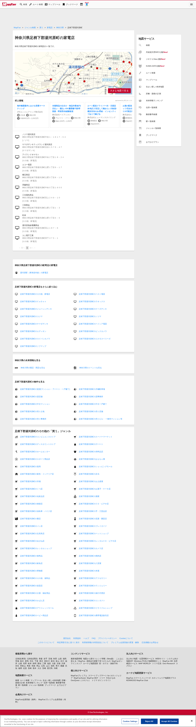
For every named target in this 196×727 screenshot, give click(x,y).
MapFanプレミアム (79, 675)
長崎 (30, 668)
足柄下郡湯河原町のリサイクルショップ (95, 608)
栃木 (22, 661)
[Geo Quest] (86, 4)
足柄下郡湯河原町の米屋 (89, 571)
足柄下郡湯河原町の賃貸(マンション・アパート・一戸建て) (45, 389)
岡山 (38, 666)
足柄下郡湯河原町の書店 (30, 519)
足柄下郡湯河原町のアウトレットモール (37, 608)
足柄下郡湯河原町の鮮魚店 (31, 563)
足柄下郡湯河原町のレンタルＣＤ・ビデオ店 (97, 541)
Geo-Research (169, 663)
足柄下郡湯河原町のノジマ (90, 316)
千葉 (36, 661)
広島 (43, 666)
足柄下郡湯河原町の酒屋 (89, 496)
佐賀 (25, 668)
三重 (44, 663)
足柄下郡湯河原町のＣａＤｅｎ (33, 301)
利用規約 (77, 638)
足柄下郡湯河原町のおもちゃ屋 (92, 459)
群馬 (27, 661)
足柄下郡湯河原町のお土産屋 (91, 481)
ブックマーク (50, 685)
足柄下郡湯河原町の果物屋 (31, 571)
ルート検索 (24, 680)
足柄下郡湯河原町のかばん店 (32, 600)
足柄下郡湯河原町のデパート (91, 444)
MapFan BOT (92, 678)
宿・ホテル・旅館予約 (108, 663)
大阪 (54, 663)
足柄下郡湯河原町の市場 (30, 481)
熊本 (34, 668)
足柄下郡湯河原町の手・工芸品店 (93, 511)
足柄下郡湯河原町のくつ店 (31, 489)
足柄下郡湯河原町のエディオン (33, 331)
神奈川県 (60, 27)
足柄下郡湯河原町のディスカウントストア (38, 444)
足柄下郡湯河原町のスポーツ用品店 (35, 459)
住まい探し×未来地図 (52, 680)
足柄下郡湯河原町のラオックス (92, 301)
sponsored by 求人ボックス (123, 100)
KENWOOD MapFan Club (137, 680)
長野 (25, 663)
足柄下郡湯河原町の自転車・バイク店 (36, 511)
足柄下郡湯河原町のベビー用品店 (34, 615)
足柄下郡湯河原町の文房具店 (32, 533)
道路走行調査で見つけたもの (98, 661)
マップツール (36, 680)
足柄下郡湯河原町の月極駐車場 (92, 389)
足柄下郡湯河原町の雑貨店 (31, 504)
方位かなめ (110, 678)
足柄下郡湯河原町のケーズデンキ (93, 309)
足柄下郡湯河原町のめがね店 (32, 541)
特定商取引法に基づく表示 (68, 642)
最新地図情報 (76, 659)
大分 (39, 668)
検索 (17, 680)
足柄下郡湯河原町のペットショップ (94, 533)
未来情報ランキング (34, 683)
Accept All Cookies (169, 721)
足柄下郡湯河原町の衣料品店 (91, 452)
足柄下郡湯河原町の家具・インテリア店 (37, 474)
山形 (60, 659)
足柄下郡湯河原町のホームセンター (35, 452)
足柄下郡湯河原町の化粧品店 (32, 496)
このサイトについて (46, 642)
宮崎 (44, 668)
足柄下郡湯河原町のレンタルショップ (36, 548)
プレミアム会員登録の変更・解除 (125, 642)
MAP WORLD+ (145, 663)
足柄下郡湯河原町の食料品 (31, 556)
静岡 (34, 663)
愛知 (39, 663)
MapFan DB (168, 661)
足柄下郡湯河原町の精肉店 (90, 556)
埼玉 (31, 661)
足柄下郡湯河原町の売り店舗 (91, 411)
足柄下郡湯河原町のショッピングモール (95, 466)
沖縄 (55, 668)
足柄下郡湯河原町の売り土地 (32, 411)
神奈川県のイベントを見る (90, 367)
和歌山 (23, 666)
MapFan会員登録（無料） (26, 699)
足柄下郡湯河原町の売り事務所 (33, 419)
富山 (57, 661)
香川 (57, 666)
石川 (62, 661)
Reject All (149, 721)
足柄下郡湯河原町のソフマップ (33, 346)
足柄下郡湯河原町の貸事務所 (91, 396)
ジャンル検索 (30, 27)
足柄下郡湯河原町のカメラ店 (91, 548)
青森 (41, 659)
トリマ (102, 678)
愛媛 (62, 666)
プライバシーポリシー (107, 638)
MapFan (17, 27)
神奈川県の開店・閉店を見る (32, 367)
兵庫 (63, 663)
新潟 (53, 661)
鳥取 (29, 666)
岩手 (45, 659)
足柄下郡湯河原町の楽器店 (31, 586)
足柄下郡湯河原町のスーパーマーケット (95, 437)
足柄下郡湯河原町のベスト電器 (92, 294)
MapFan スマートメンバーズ (138, 678)
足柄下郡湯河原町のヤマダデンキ (34, 324)
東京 (41, 661)
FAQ (93, 638)
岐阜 (30, 663)
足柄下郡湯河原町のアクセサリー (93, 578)
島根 (33, 666)
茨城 (17, 661)
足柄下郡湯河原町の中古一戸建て (93, 404)
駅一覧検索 (23, 685)
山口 (48, 666)
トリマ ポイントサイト (101, 680)
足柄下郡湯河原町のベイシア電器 (93, 324)
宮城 (50, 659)
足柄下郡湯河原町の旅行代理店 (92, 593)
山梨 (20, 663)
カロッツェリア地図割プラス (164, 678)
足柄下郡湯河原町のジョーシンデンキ (36, 309)
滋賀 (49, 663)
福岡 (20, 668)
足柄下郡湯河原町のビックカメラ (93, 331)
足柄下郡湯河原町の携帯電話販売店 (94, 615)
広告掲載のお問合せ (150, 642)
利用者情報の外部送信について (95, 642)
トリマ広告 (156, 663)
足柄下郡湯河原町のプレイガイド (93, 526)
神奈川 (47, 661)
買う (41, 27)
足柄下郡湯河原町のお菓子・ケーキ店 (95, 489)
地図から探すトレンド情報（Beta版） (99, 659)
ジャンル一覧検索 (36, 685)
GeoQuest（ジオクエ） (81, 680)
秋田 (55, 659)
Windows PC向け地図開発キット (147, 661)
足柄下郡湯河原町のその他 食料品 (35, 578)
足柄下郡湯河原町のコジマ (31, 316)
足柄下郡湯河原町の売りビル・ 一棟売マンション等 (100, 419)
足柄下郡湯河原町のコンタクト (92, 600)
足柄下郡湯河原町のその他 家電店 (35, 294)
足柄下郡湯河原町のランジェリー (93, 586)
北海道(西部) (32, 659)
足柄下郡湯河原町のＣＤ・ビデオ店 (94, 504)
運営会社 (67, 638)
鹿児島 (50, 668)
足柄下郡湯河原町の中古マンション (35, 404)
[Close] (192, 721)
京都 (58, 663)
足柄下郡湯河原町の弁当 (89, 474)
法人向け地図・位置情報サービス (140, 659)
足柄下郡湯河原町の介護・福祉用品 (35, 593)
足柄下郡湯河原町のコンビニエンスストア (38, 437)
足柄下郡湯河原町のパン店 (31, 526)
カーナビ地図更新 (90, 663)
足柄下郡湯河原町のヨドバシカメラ (35, 339)
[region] (73, 73)
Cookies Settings (130, 721)
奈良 (17, 666)
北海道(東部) (20, 659)
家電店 (50, 27)
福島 (65, 659)
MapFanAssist (80, 678)
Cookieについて (126, 638)
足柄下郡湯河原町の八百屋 (90, 563)
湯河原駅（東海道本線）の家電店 (34, 273)
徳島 (53, 666)
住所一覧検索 (49, 683)
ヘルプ (86, 638)
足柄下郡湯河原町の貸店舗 (31, 396)
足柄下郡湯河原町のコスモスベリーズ (95, 339)
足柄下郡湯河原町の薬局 (30, 466)
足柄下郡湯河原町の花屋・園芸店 (93, 519)
